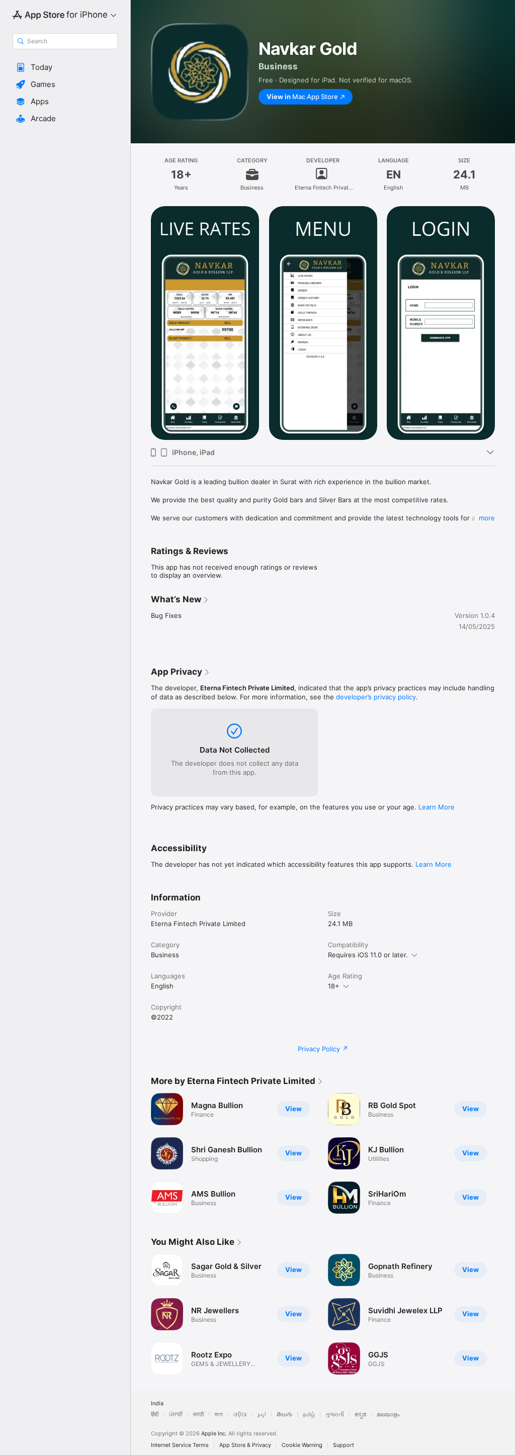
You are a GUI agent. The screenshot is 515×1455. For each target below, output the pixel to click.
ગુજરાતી (334, 1414)
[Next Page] (505, 323)
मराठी (198, 1414)
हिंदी (154, 1414)
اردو (262, 1414)
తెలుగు (284, 1414)
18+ (333, 986)
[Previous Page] (141, 323)
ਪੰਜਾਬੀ (176, 1414)
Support (343, 1445)
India (157, 1403)
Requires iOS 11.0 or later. (368, 955)
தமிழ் (309, 1414)
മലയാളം (388, 1414)
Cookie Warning (302, 1445)
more (487, 518)
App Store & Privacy (245, 1445)
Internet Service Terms (180, 1445)
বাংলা (218, 1414)
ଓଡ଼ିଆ (240, 1414)
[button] (65, 67)
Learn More (436, 807)
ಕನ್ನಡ (360, 1414)
